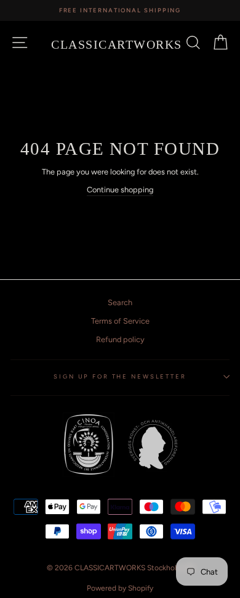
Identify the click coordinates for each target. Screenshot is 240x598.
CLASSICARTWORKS (116, 44)
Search (120, 302)
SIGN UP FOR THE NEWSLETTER (120, 376)
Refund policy (120, 339)
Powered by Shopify (120, 588)
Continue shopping (120, 189)
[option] (120, 10)
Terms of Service (120, 321)
